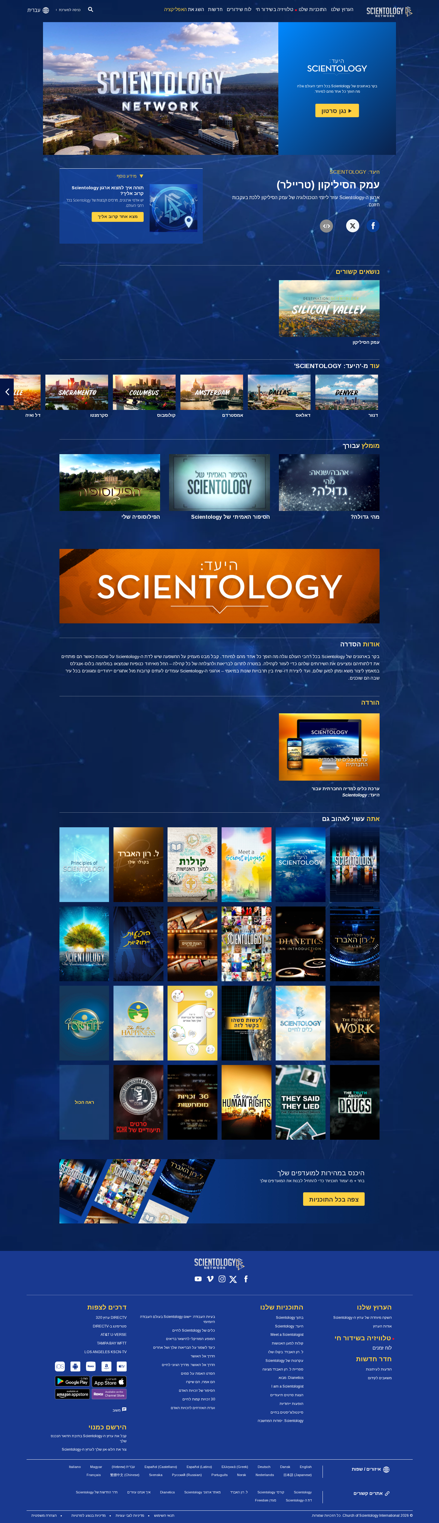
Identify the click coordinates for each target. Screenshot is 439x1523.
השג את (184, 9)
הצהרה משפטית (44, 1515)
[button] (432, 392)
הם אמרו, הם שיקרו (200, 1382)
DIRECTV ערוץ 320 (111, 1318)
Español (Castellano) (161, 1467)
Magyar (96, 1467)
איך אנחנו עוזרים (139, 1492)
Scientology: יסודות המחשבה (280, 1421)
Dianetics (167, 1492)
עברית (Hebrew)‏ (123, 1467)
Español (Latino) (199, 1467)
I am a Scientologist (287, 1386)
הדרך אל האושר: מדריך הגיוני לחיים (188, 1365)
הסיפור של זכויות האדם (197, 1390)
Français (94, 1475)
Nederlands (265, 1475)
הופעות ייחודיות (291, 1404)
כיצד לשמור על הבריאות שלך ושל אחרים (184, 1347)
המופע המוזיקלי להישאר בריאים (190, 1339)
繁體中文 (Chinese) (124, 1475)
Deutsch (264, 1467)
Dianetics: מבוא (291, 1378)
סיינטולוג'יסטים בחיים (287, 1412)
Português (219, 1475)
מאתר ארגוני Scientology (202, 1492)
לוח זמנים (382, 1347)
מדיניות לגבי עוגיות (130, 1515)
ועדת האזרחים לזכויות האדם (193, 1408)
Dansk (285, 1467)
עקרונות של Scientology (284, 1361)
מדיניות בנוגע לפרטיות (88, 1515)
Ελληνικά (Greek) (235, 1467)
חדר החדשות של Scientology (97, 1492)
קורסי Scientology (270, 1492)
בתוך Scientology (289, 1318)
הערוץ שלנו (342, 9)
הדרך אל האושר (203, 1356)
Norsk (241, 1475)
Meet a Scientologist (287, 1335)
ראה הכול (84, 1102)
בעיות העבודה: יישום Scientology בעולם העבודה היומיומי (177, 1319)
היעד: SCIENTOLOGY (355, 172)
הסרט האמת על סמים (198, 1373)
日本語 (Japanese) (297, 1475)
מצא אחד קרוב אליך (118, 216)
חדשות (215, 9)
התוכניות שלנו (313, 9)
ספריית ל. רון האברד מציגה (283, 1369)
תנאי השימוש (164, 1515)
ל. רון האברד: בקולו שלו (285, 1352)
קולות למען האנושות (287, 1343)
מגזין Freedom (265, 1500)
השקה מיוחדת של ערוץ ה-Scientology (362, 1318)
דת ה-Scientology (299, 1500)
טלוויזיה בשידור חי (274, 9)
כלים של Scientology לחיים (193, 1330)
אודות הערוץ (382, 1326)
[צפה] (84, 864)
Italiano (75, 1467)
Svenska (155, 1475)
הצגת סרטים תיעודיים (286, 1395)
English (306, 1467)
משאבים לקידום (380, 1378)
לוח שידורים (239, 9)
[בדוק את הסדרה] (355, 864)
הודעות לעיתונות (379, 1369)
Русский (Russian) (187, 1475)
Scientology (303, 1492)
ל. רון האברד (239, 1492)
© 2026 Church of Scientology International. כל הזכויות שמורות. (362, 1515)
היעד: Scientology (289, 1326)
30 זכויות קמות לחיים (198, 1399)
